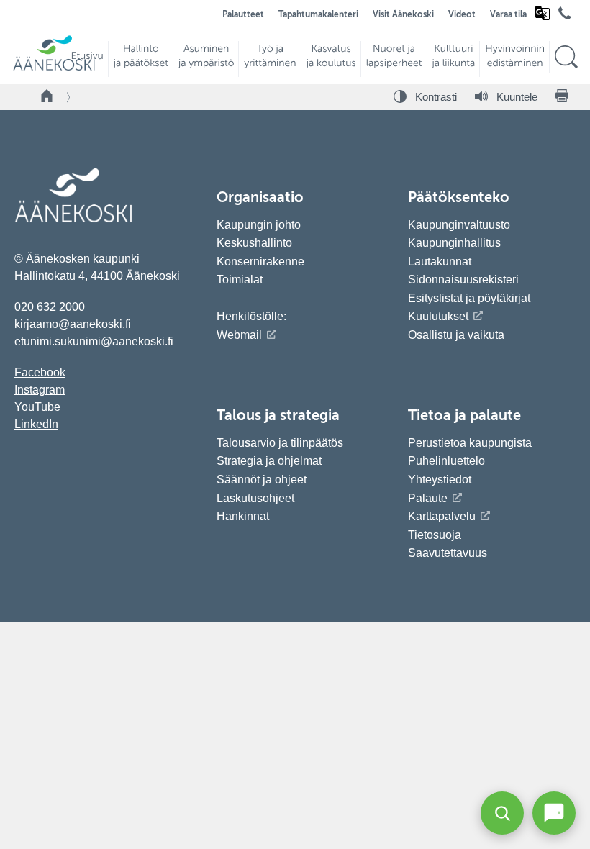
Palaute (428, 498)
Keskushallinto (254, 243)
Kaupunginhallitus (454, 243)
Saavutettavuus (447, 553)
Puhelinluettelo (446, 461)
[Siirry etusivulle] (54, 69)
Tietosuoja (434, 535)
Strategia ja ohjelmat (269, 461)
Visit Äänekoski (403, 15)
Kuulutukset (438, 316)
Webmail (239, 335)
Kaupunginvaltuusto (459, 225)
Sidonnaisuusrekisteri (463, 279)
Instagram (39, 389)
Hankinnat (244, 516)
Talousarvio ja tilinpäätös (280, 443)
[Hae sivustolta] (566, 57)
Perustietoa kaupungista (470, 443)
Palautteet (243, 15)
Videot (462, 15)
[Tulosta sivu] (562, 97)
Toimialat (240, 279)
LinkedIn (36, 424)
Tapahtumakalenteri (318, 15)
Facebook (39, 372)
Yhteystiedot (439, 479)
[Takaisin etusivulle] (47, 97)
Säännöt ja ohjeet (262, 479)
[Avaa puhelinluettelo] (564, 17)
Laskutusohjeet (255, 498)
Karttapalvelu (442, 516)
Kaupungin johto (259, 225)
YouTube (37, 407)
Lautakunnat (439, 261)
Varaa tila (508, 15)
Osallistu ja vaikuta (456, 335)
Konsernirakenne (260, 261)
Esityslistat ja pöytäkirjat (469, 298)
